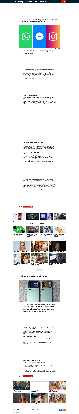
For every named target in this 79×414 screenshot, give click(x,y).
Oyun (38, 1)
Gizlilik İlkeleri (45, 409)
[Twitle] (26, 207)
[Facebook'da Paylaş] (24, 207)
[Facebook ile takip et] (60, 410)
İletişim (41, 409)
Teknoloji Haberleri (30, 1)
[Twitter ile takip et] (63, 410)
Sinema (45, 1)
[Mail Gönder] (32, 207)
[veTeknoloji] (18, 1)
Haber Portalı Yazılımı (17, 412)
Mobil (36, 1)
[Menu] (62, 1)
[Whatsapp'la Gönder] (30, 207)
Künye (38, 409)
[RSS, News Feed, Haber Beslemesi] (65, 410)
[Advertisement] (39, 10)
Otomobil (42, 1)
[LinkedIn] (28, 207)
